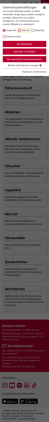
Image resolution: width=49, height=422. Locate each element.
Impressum (27, 71)
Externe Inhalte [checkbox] (13, 36)
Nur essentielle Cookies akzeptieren (24, 59)
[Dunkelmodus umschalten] (45, 7)
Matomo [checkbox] (25, 30)
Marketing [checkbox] (39, 30)
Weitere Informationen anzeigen (23, 65)
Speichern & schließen (24, 51)
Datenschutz (40, 71)
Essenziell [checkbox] (11, 30)
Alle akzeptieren (24, 43)
